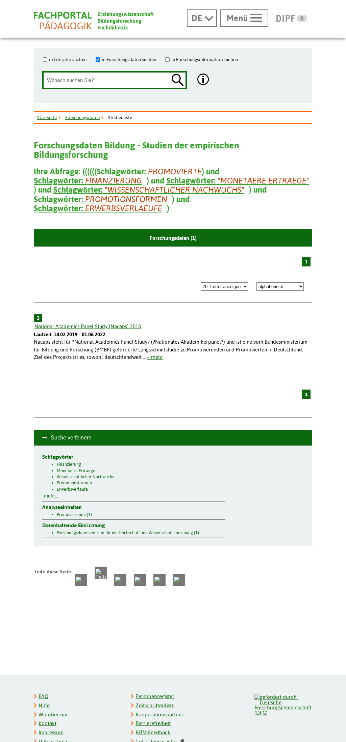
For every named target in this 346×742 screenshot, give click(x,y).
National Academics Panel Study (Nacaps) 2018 (87, 326)
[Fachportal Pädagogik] (93, 21)
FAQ (43, 696)
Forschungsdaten (82, 117)
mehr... (51, 495)
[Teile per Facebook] (81, 580)
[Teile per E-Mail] (159, 580)
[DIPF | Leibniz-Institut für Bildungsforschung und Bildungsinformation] (291, 18)
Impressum (51, 732)
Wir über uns (53, 714)
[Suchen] (178, 80)
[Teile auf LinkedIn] (140, 580)
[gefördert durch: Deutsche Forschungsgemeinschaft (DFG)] (283, 704)
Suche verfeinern (71, 437)
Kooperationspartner (159, 714)
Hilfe (44, 705)
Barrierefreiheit (153, 723)
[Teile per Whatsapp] (120, 580)
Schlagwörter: (88, 180)
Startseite (47, 117)
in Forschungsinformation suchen (204, 59)
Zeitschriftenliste (154, 705)
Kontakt (47, 723)
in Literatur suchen (67, 59)
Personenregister (154, 696)
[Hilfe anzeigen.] (203, 80)
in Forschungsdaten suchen (129, 59)
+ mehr (155, 357)
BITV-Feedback (152, 732)
